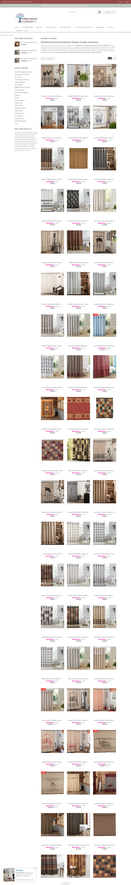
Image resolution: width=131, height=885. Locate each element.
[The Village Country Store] (26, 17)
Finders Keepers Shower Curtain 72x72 (80, 309)
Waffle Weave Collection (22, 87)
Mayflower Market (20, 108)
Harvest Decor (51, 27)
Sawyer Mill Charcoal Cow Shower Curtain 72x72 (57, 522)
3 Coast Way (19, 116)
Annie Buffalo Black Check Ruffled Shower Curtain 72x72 (86, 522)
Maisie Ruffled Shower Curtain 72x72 (53, 182)
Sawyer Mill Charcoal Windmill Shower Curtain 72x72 (59, 139)
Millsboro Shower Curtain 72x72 (52, 479)
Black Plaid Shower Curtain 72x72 (53, 692)
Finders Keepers (20, 82)
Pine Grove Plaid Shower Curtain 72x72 (106, 564)
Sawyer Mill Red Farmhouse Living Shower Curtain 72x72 (86, 777)
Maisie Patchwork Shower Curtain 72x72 (55, 607)
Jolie (16, 123)
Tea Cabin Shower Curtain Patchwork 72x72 (108, 437)
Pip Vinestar (18, 85)
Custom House (19, 90)
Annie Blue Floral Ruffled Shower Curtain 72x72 (57, 394)
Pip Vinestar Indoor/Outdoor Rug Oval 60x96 (35, 58)
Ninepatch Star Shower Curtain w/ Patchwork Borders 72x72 (87, 437)
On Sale (110, 27)
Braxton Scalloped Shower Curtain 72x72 (107, 394)
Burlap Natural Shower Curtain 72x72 (80, 182)
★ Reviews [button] (65, 883)
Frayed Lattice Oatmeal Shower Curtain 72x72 (82, 607)
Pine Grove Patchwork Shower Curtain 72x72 (82, 224)
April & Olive (19, 105)
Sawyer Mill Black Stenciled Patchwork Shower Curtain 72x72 (87, 139)
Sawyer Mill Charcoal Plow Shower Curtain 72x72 (109, 777)
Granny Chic (19, 103)
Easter (17, 98)
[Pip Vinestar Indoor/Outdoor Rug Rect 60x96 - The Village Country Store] (17, 52)
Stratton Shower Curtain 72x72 (78, 267)
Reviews (19, 30)
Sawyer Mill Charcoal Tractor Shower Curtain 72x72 (84, 734)
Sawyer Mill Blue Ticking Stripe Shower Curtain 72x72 (85, 97)
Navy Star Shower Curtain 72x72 (104, 862)
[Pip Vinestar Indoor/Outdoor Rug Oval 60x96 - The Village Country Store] (17, 60)
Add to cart (52, 93)
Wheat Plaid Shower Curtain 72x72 (79, 564)
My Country (18, 77)
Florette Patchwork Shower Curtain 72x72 (55, 649)
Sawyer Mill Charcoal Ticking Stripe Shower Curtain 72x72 (60, 267)
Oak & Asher (19, 110)
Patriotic (17, 95)
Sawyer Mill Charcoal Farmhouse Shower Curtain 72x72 (111, 479)
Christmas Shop (27, 27)
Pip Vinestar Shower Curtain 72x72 (105, 522)
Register (127, 2)
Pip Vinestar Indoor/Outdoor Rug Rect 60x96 (35, 50)
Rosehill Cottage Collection (23, 72)
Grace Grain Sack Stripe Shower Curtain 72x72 (109, 224)
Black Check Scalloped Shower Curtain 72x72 (56, 862)
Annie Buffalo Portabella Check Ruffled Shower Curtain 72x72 (61, 734)
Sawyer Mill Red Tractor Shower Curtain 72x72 (56, 777)
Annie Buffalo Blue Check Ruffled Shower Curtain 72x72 (112, 352)
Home (1, 35)
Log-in (120, 2)
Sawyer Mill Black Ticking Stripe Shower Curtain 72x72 (111, 309)
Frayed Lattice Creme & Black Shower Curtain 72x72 (110, 607)
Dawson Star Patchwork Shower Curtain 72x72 (83, 394)
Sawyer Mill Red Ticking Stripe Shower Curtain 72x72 (111, 734)
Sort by (50, 58)
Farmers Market (20, 100)
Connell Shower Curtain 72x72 (52, 564)
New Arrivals (100, 27)
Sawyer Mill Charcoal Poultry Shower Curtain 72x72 (58, 97)
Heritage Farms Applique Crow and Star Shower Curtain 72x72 (62, 437)
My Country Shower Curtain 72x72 (105, 182)
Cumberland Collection (22, 79)
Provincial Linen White (22, 74)
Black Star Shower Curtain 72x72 (78, 862)
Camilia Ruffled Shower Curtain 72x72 (106, 692)
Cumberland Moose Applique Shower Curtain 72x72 (110, 819)
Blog (26, 30)
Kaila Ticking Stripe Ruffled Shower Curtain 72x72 (84, 352)
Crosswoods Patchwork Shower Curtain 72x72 (82, 649)
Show (43, 58)
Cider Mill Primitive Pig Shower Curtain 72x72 (108, 649)
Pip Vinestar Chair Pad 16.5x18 (31, 42)
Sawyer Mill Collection (22, 92)
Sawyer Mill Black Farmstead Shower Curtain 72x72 (58, 224)
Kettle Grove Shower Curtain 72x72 (79, 479)
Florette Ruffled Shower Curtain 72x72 (54, 352)
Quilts (17, 27)
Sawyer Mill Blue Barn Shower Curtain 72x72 (108, 139)
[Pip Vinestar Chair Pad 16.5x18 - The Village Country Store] (17, 44)
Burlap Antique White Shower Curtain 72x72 (56, 309)
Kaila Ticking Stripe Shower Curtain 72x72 (81, 692)
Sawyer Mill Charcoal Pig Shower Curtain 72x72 (109, 267)
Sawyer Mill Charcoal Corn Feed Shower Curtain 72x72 (59, 819)
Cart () (110, 12)
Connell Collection (20, 121)
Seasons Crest (19, 118)
